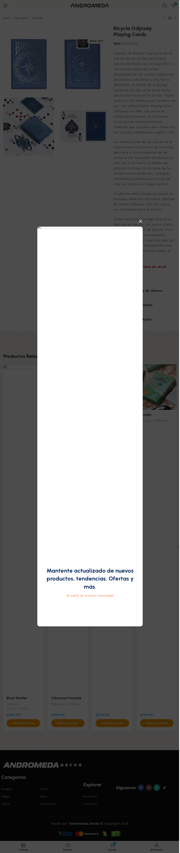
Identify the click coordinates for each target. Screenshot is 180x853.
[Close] (140, 221)
